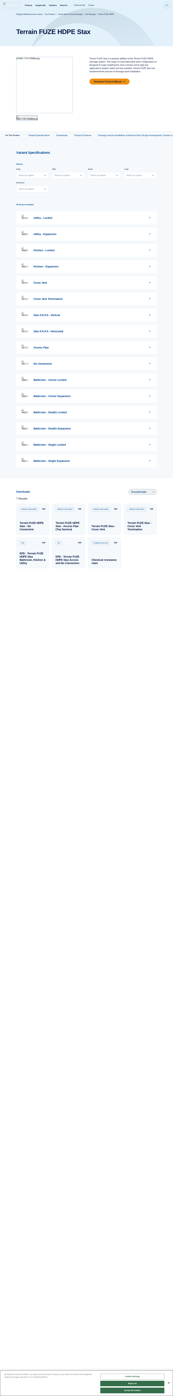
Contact (91, 5)
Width (54, 169)
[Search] (167, 5)
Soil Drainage (90, 14)
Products (28, 5)
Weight (90, 169)
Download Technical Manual (108, 81)
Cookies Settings (132, 1376)
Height (18, 169)
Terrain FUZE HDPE (106, 14)
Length (126, 169)
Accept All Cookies (132, 1390)
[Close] (169, 1383)
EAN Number (20, 182)
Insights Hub (40, 5)
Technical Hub (79, 5)
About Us (63, 5)
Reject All (132, 1383)
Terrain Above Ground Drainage (70, 14)
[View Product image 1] (27, 117)
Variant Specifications (39, 135)
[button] (86, 218)
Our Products (50, 14)
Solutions (53, 5)
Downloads (62, 135)
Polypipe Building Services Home (29, 14)
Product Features (82, 135)
